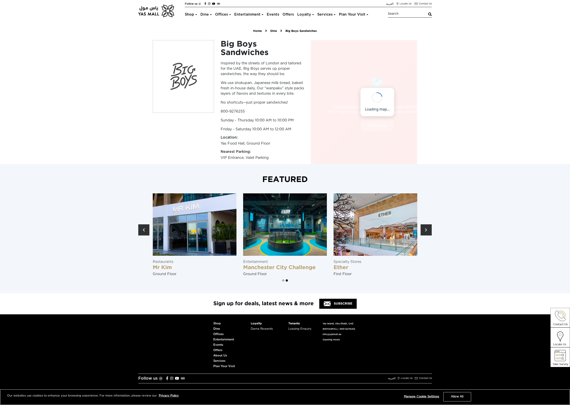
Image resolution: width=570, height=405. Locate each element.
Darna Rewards (262, 328)
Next (426, 229)
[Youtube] (213, 3)
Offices (221, 14)
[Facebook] (205, 3)
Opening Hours (331, 340)
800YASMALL (330, 329)
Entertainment (247, 14)
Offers (288, 14)
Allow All (457, 396)
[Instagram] (209, 3)
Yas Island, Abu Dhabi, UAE (338, 324)
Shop (189, 14)
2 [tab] (287, 280)
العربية (389, 3)
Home (257, 31)
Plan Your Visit (352, 14)
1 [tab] (283, 280)
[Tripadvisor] (218, 3)
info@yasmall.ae (332, 334)
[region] (285, 397)
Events (273, 14)
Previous (143, 229)
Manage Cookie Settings (421, 396)
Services (325, 14)
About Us (220, 355)
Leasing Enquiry (299, 328)
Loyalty (304, 14)
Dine (204, 14)
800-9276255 (347, 329)
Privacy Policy (169, 395)
